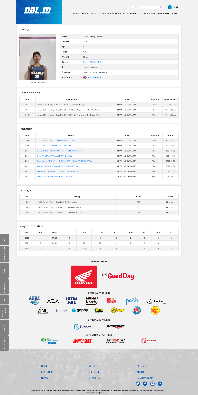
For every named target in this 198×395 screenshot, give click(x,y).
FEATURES (47, 372)
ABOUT (140, 372)
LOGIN (176, 7)
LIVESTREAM (148, 13)
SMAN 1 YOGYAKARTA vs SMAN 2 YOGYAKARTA (57, 166)
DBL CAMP (163, 13)
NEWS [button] (85, 13)
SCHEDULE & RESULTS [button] (112, 13)
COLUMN (141, 366)
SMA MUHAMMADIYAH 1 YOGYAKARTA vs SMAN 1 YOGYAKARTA (64, 161)
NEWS (44, 377)
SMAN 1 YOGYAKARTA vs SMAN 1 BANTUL (54, 156)
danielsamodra (93, 77)
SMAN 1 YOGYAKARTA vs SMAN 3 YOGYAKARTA (57, 141)
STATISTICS (133, 13)
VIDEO (94, 13)
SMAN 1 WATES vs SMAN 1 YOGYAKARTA (54, 146)
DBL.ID (49, 390)
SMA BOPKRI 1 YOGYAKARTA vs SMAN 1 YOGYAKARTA (60, 151)
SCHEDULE (95, 372)
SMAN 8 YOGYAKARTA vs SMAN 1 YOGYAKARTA (57, 171)
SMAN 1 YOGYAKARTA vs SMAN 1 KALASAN (55, 176)
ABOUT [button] (176, 13)
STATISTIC (94, 377)
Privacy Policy (92, 393)
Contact (103, 393)
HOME (75, 13)
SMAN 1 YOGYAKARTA (92, 62)
